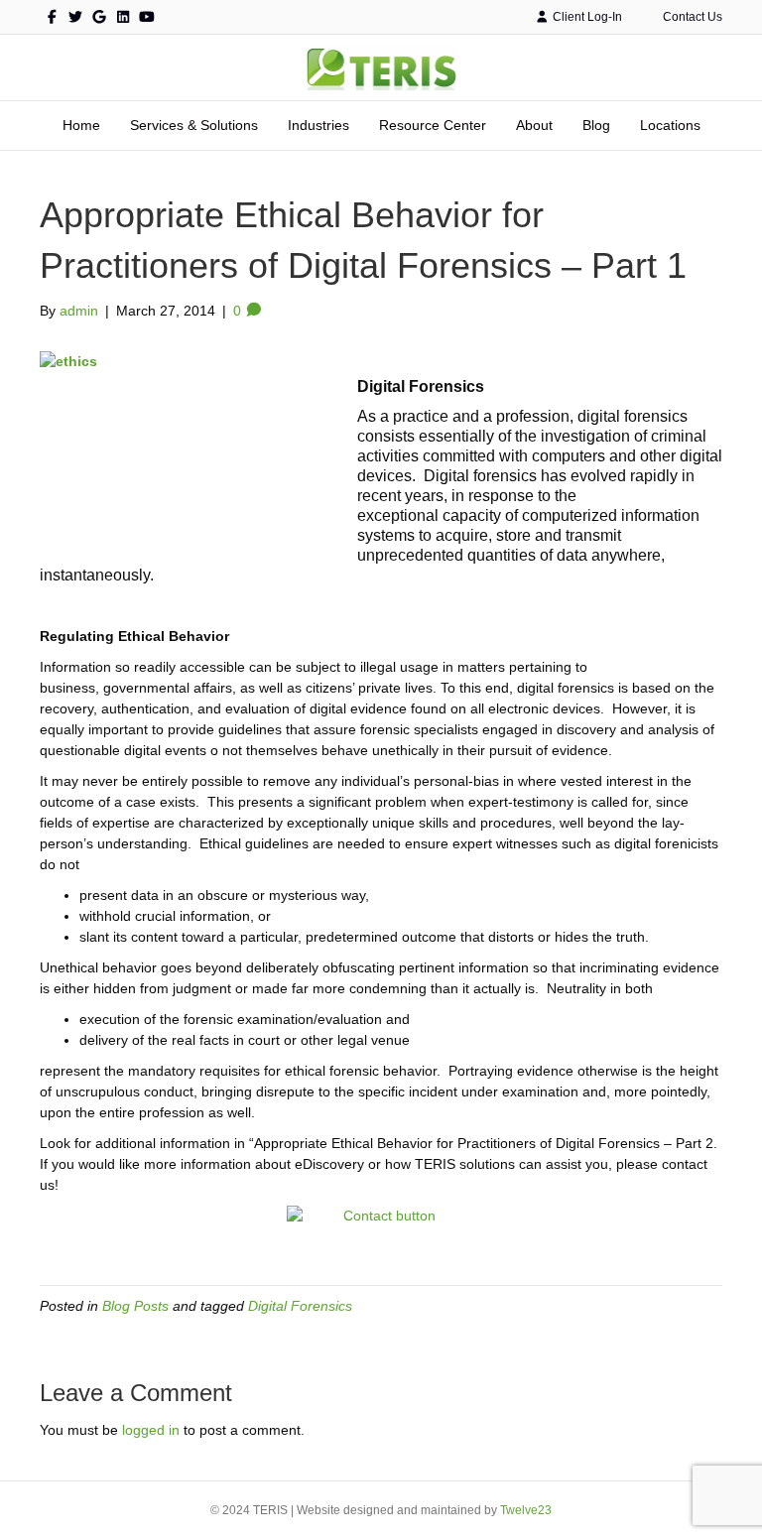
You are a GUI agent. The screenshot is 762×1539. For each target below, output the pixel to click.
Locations (670, 125)
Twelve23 (526, 1510)
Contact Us (691, 17)
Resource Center (432, 125)
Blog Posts (135, 1306)
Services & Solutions (194, 125)
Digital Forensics (300, 1306)
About (534, 125)
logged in (151, 1430)
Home (81, 125)
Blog (596, 125)
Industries (318, 125)
